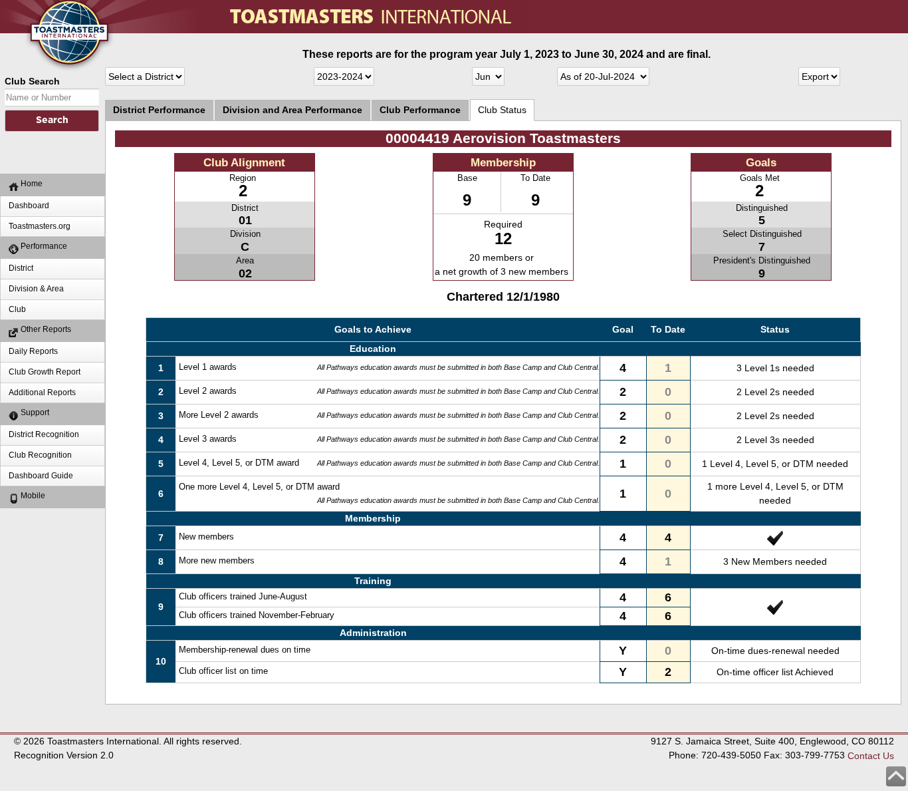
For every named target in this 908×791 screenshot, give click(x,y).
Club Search (32, 81)
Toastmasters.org (39, 226)
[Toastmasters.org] (50, 6)
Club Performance (420, 109)
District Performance (159, 109)
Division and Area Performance (292, 109)
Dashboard (29, 205)
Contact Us (871, 755)
